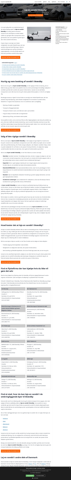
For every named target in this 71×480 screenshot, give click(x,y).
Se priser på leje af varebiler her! (35, 15)
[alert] (35, 473)
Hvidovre (5, 418)
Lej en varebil (38, 1)
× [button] (69, 467)
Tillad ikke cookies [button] (40, 475)
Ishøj (4, 421)
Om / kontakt (61, 1)
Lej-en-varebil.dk (6, 2)
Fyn (49, 1)
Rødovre (5, 427)
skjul (15, 62)
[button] (35, 478)
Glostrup (5, 429)
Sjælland (54, 1)
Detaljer (47, 470)
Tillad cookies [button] (30, 475)
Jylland (44, 1)
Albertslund (6, 424)
